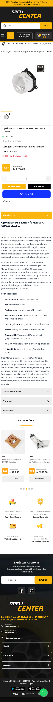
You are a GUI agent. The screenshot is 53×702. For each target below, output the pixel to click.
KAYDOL (43, 580)
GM (3, 456)
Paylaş (7, 201)
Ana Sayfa (6, 51)
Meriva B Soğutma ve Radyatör (29, 51)
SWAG (13, 151)
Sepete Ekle (14, 186)
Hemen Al (39, 186)
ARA (46, 25)
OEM (31, 456)
